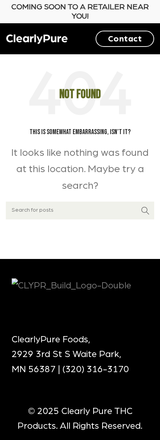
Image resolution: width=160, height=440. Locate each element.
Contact (125, 39)
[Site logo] (37, 38)
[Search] (145, 210)
